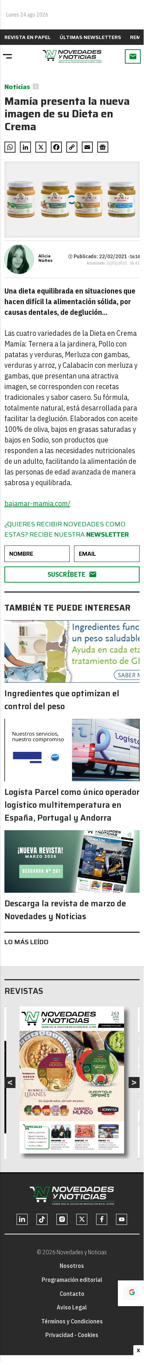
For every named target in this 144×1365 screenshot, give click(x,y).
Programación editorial (72, 1279)
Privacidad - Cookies (71, 1335)
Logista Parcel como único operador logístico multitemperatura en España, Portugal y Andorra (72, 805)
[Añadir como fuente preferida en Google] (131, 1293)
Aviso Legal (72, 1307)
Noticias (17, 87)
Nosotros (72, 1265)
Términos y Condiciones (72, 1321)
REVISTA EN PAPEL (27, 37)
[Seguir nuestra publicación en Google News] (102, 147)
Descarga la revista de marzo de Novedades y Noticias (65, 910)
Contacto (72, 1293)
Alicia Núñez (45, 258)
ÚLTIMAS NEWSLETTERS (90, 37)
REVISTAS (23, 991)
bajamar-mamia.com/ (37, 503)
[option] (72, 1080)
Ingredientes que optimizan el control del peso (61, 700)
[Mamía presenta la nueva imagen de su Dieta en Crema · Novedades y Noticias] (72, 56)
